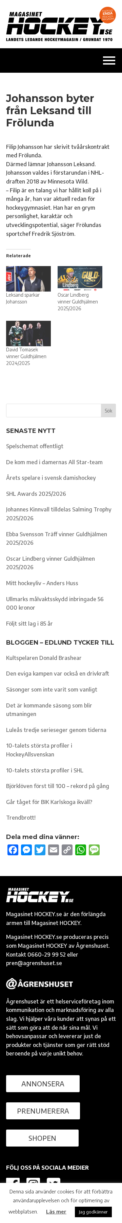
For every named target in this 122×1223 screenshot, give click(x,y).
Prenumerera (43, 1110)
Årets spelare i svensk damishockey (51, 477)
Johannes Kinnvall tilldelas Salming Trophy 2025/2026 (58, 514)
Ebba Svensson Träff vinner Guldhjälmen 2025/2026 (56, 538)
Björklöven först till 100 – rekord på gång (57, 786)
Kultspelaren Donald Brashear (44, 657)
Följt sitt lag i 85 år (29, 623)
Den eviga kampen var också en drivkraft (57, 673)
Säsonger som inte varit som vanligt (51, 689)
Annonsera (42, 1083)
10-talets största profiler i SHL (44, 770)
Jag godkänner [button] (93, 1212)
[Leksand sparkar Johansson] (28, 279)
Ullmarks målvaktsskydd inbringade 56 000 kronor (55, 603)
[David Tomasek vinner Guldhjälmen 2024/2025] (28, 333)
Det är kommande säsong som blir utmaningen (49, 710)
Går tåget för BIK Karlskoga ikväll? (49, 802)
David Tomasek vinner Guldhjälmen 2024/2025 (26, 356)
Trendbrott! (21, 817)
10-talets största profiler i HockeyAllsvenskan (39, 750)
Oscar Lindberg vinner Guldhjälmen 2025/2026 (78, 301)
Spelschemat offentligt (34, 446)
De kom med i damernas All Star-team (54, 462)
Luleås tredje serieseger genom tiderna (56, 730)
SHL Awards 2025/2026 (36, 493)
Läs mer (56, 1211)
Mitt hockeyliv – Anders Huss (42, 583)
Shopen (42, 1138)
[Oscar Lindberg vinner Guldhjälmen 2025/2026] (80, 279)
